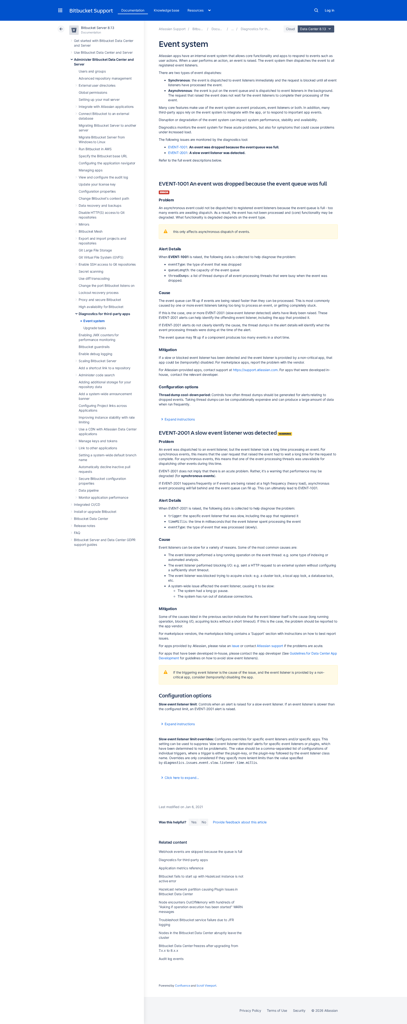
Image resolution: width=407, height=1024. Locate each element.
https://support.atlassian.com (255, 370)
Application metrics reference (181, 868)
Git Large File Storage (95, 250)
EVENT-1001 (177, 147)
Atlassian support (270, 646)
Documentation (132, 10)
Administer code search (96, 375)
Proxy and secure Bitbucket (100, 300)
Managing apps (90, 170)
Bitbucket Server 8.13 (97, 28)
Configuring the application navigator (107, 163)
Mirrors (84, 224)
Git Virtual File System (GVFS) (101, 257)
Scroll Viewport (206, 985)
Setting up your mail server (99, 99)
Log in (329, 10)
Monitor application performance (103, 497)
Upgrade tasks (94, 328)
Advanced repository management (105, 78)
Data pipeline (89, 490)
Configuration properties (97, 191)
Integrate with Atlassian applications (106, 107)
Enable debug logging (95, 354)
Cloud (290, 29)
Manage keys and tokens (98, 441)
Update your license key (97, 184)
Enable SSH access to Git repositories (107, 264)
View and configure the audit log (103, 177)
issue (236, 646)
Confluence (182, 985)
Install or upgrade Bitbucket (95, 512)
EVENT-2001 (177, 153)
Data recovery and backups (100, 205)
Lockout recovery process (98, 293)
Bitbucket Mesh (90, 231)
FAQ (77, 533)
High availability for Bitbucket (101, 307)
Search (316, 10)
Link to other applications (98, 448)
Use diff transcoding (94, 278)
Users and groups (92, 71)
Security (299, 1010)
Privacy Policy (250, 1010)
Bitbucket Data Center (91, 519)
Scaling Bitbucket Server (97, 361)
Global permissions (93, 92)
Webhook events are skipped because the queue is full (200, 852)
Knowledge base (166, 10)
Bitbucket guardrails (94, 347)
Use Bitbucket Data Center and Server (103, 52)
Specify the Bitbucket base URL (103, 156)
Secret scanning (91, 271)
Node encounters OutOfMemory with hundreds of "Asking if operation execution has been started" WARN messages (201, 907)
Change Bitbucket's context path (104, 198)
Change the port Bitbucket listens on (106, 285)
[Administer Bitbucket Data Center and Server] (232, 29)
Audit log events (171, 959)
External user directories (97, 85)
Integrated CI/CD (87, 504)
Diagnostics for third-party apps (104, 314)
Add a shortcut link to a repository (104, 368)
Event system (94, 321)
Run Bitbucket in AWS (95, 149)
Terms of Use (277, 1010)
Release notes (84, 526)
